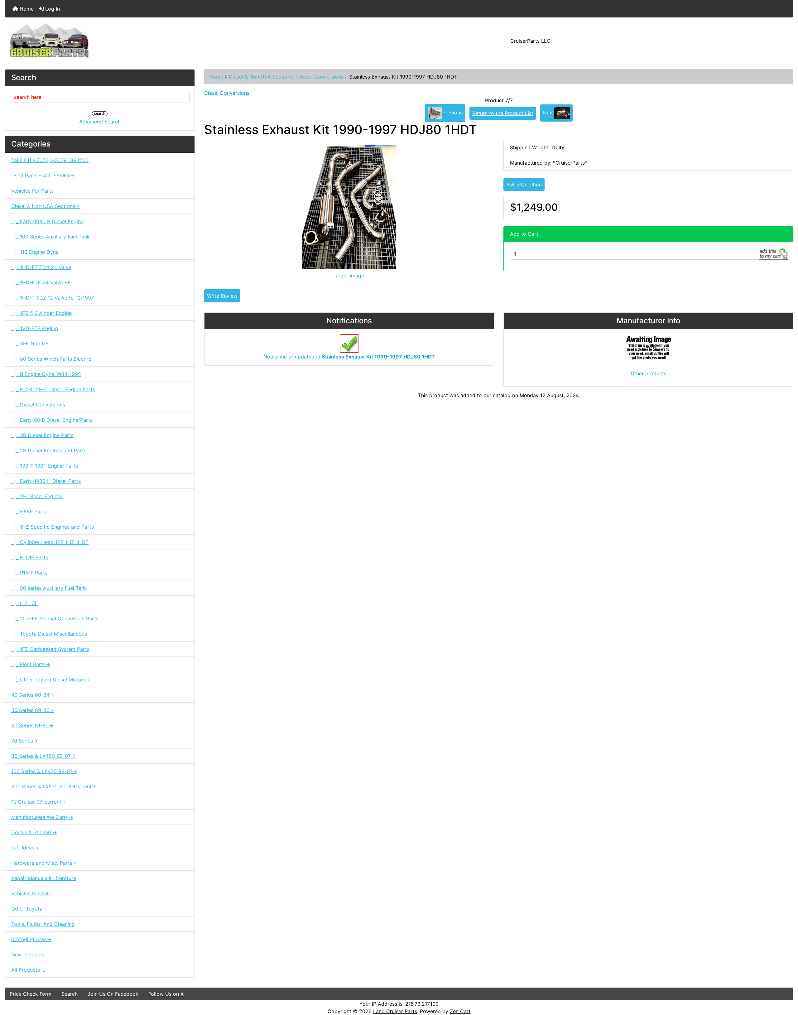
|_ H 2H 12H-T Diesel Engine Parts (53, 389)
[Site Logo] (136, 40)
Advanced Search (100, 121)
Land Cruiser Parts (395, 1011)
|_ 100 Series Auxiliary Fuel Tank (50, 236)
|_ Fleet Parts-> (30, 664)
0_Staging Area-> (31, 939)
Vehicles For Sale (31, 893)
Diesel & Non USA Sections (261, 77)
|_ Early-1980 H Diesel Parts (46, 481)
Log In (52, 9)
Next (548, 112)
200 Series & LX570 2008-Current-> (53, 786)
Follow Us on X (166, 994)
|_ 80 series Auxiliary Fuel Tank (49, 588)
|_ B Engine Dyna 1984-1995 (46, 374)
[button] (786, 984)
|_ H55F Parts (29, 511)
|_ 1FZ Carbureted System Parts (50, 649)
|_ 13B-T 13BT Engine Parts (44, 466)
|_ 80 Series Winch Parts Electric (51, 359)
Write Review (222, 296)
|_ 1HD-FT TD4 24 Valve (41, 267)
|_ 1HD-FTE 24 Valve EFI (41, 282)
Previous (452, 112)
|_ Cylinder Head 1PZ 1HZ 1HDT (50, 542)
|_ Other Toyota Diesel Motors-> (50, 679)
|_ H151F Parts (29, 557)
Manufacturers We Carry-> (42, 817)
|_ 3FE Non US (30, 343)
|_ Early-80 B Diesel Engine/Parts (52, 420)
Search (69, 994)
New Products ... (30, 954)
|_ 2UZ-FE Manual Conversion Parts (55, 618)
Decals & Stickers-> (34, 832)
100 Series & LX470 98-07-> (44, 771)
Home (26, 9)
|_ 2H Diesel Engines (37, 496)
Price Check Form (30, 994)
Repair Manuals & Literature (43, 878)
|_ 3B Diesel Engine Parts (42, 435)
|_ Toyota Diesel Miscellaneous (49, 634)
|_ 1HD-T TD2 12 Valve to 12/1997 (52, 298)
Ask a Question (524, 184)
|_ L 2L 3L (24, 603)
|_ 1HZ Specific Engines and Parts (52, 527)
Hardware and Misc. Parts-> (44, 863)
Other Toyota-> (29, 909)
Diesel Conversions (321, 77)
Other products (648, 373)
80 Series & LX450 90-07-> (43, 756)
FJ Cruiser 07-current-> (38, 802)
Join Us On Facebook (113, 994)
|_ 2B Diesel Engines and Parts (48, 450)
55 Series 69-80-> (32, 710)
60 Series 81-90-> (32, 725)
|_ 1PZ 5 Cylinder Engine (41, 313)
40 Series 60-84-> (32, 695)
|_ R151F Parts (29, 573)
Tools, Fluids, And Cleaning (43, 924)
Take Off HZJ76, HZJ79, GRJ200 (50, 160)
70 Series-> (24, 741)
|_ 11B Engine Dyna (35, 252)
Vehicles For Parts (32, 191)
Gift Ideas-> (25, 847)
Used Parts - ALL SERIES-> (43, 175)
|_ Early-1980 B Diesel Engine (47, 221)
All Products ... (28, 970)
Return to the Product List (502, 113)
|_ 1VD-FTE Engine (34, 328)
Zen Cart (460, 1011)
